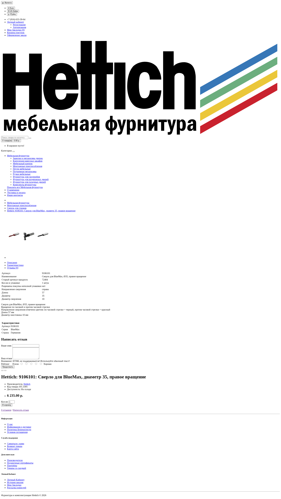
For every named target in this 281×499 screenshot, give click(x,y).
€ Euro (11, 8)
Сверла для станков (16, 208)
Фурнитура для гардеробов (26, 177)
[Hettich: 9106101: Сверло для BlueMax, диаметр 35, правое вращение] (29, 257)
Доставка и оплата (16, 192)
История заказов (15, 482)
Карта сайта (13, 449)
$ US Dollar (13, 11)
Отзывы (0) (12, 268)
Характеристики (15, 265)
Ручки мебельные (21, 174)
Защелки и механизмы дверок (28, 158)
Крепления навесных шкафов (27, 161)
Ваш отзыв (6, 358)
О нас (10, 424)
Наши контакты (15, 195)
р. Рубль (12, 14)
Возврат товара (14, 446)
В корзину (6, 405)
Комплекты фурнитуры (24, 184)
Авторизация (19, 27)
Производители (15, 460)
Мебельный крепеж (22, 163)
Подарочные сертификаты (20, 463)
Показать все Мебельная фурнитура (25, 187)
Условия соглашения (17, 432)
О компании (13, 190)
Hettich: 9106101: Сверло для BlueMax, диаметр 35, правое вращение (41, 210)
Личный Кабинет (15, 480)
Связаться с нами (15, 443)
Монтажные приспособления (27, 166)
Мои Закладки (14, 485)
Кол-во (4, 401)
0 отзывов (6, 410)
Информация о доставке (19, 427)
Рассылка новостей (16, 487)
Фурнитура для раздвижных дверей (31, 179)
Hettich (27, 384)
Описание (12, 262)
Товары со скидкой (16, 468)
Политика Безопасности (19, 429)
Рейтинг (5, 364)
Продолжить (7, 367)
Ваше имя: (6, 345)
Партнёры (12, 465)
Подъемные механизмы (24, 171)
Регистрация (19, 24)
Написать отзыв (21, 410)
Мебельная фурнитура (18, 155)
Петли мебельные (22, 169)
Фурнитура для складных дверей (29, 182)
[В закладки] (2, 370)
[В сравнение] (5, 370)
